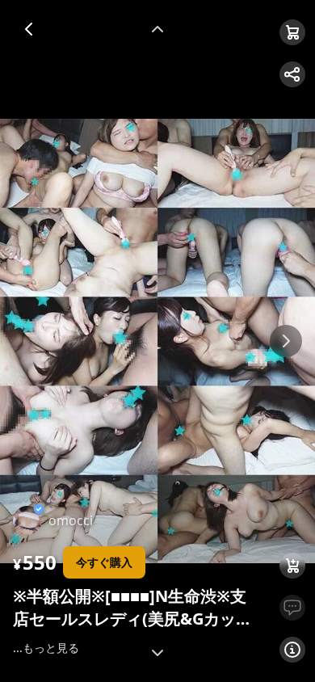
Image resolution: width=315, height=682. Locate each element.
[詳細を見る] (292, 649)
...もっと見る (46, 647)
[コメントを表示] (292, 607)
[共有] (292, 74)
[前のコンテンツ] (157, 29)
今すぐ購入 (104, 562)
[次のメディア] (286, 341)
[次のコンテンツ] (157, 653)
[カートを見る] (292, 32)
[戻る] (29, 29)
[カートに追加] (292, 565)
